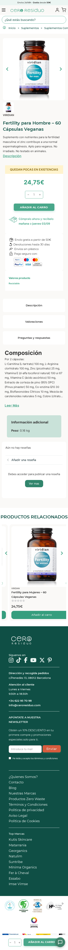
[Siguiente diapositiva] (60, 69)
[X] (42, 660)
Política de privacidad (26, 810)
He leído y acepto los (35, 758)
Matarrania (17, 845)
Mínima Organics (23, 867)
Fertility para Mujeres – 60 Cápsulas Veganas (21, 595)
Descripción (12, 156)
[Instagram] (11, 660)
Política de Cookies (24, 821)
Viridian (8, 115)
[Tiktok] (18, 660)
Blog (12, 788)
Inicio (12, 28)
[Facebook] (25, 660)
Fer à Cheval (19, 873)
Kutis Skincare (20, 840)
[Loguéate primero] (60, 529)
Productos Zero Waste (27, 799)
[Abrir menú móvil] (3, 10)
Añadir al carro (34, 614)
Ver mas (34, 483)
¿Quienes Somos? (23, 777)
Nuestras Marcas (22, 793)
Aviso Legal (18, 816)
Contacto (16, 782)
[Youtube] (33, 660)
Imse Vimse (18, 884)
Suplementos (30, 28)
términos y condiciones (46, 758)
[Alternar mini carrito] (63, 10)
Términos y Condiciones (28, 805)
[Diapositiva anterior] (7, 69)
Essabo (14, 879)
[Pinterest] (50, 660)
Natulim (15, 856)
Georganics (18, 851)
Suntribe (16, 862)
